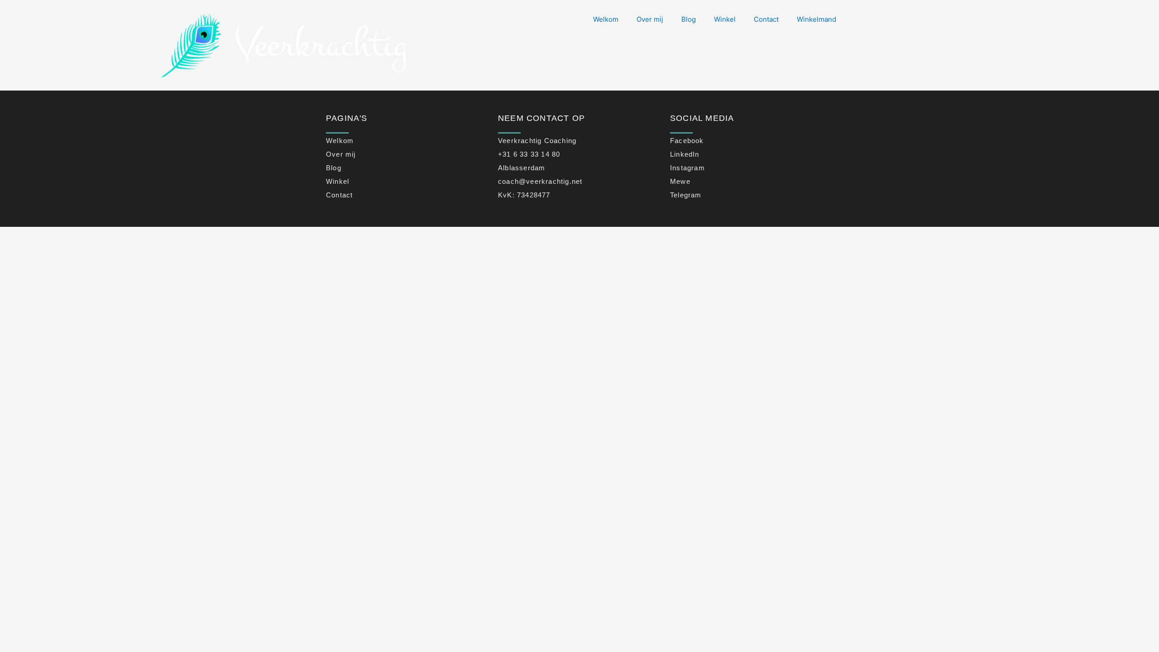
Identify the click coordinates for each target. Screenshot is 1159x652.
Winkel (725, 19)
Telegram (686, 195)
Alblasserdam (521, 168)
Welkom (605, 19)
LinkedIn (684, 154)
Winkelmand (816, 19)
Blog (688, 19)
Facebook (687, 140)
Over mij (650, 19)
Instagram (687, 168)
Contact (766, 19)
